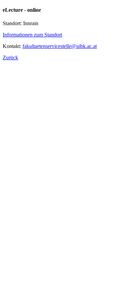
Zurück (10, 57)
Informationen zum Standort (32, 35)
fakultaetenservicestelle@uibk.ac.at (60, 46)
